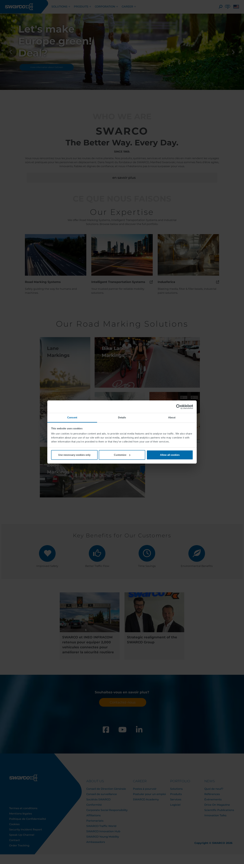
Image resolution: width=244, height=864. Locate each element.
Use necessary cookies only (74, 454)
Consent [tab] (72, 417)
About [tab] (171, 417)
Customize (120, 454)
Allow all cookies (170, 454)
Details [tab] (122, 417)
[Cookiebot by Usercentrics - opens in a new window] (178, 406)
